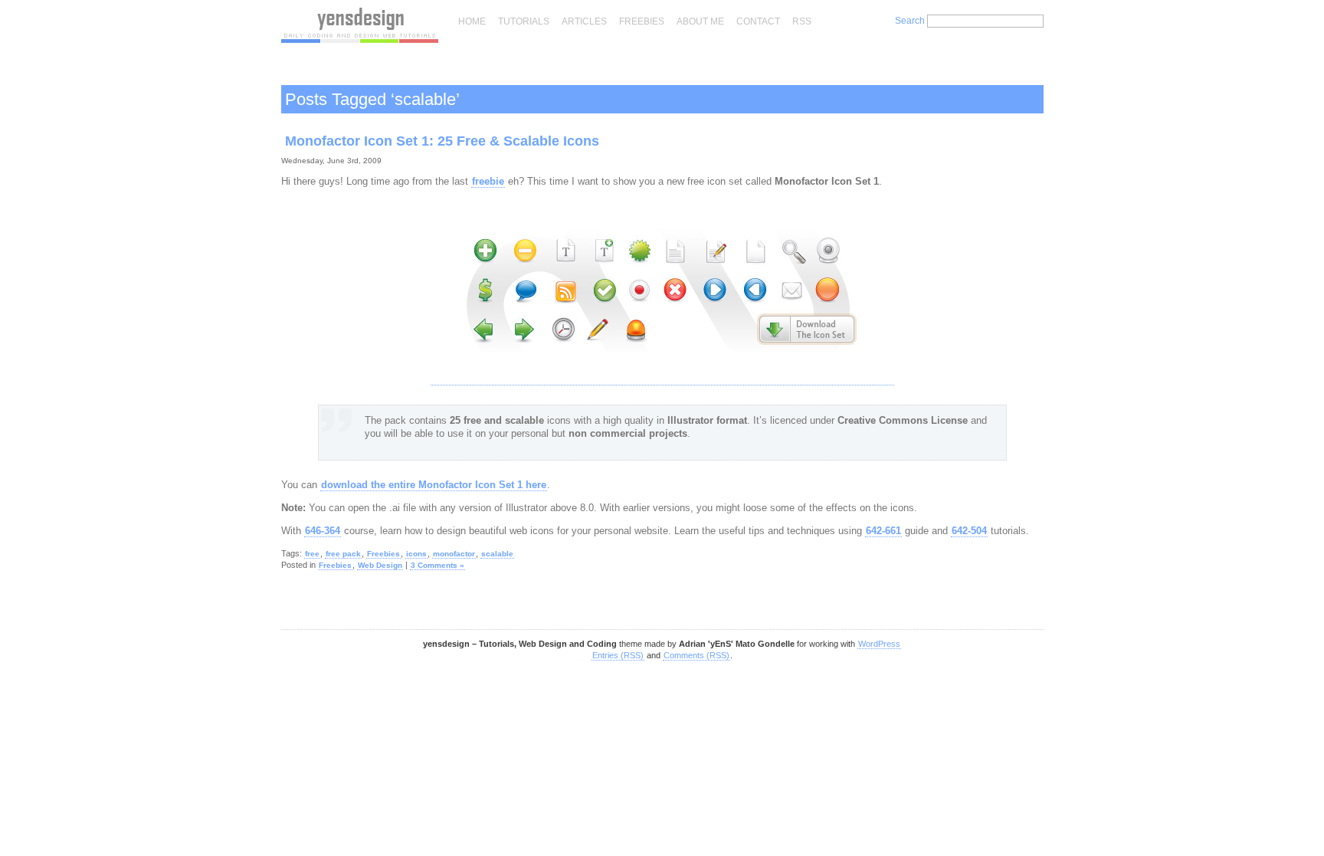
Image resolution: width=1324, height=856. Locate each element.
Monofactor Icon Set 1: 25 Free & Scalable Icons (442, 141)
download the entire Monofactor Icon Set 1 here (433, 484)
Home (472, 21)
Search (910, 20)
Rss (801, 21)
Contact (758, 21)
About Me (700, 21)
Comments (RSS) (696, 655)
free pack (343, 553)
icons (416, 553)
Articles (584, 21)
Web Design (380, 565)
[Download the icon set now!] (662, 379)
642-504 (969, 530)
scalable (497, 553)
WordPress (879, 643)
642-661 (883, 530)
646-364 (322, 530)
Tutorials (523, 21)
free (312, 553)
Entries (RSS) (618, 655)
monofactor (454, 553)
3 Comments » (437, 565)
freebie (488, 181)
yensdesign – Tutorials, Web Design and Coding (359, 25)
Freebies (383, 553)
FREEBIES (641, 21)
